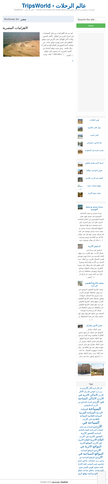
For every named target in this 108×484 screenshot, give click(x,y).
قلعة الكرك (82, 464)
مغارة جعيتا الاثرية (94, 193)
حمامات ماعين (88, 460)
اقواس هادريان (89, 391)
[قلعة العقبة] (84, 370)
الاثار (81, 391)
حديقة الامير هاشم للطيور (94, 163)
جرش (97, 461)
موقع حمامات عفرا (94, 185)
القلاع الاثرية (97, 439)
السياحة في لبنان (86, 426)
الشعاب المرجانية (96, 429)
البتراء (89, 402)
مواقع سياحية (94, 473)
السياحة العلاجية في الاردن (89, 417)
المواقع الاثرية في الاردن (91, 448)
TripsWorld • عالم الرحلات (54, 5)
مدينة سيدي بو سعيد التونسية (94, 208)
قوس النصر (88, 467)
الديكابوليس (88, 405)
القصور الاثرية (87, 432)
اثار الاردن (87, 387)
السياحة (95, 408)
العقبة (87, 429)
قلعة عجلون (98, 467)
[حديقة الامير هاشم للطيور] (97, 370)
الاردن (101, 394)
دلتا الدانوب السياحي (94, 143)
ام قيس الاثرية (94, 246)
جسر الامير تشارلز (94, 325)
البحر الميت (94, 135)
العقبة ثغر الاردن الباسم (94, 178)
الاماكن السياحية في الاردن (91, 400)
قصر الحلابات (94, 120)
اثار (101, 388)
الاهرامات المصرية (15, 27)
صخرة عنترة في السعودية (94, 150)
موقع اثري (82, 473)
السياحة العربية (87, 412)
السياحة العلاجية (95, 415)
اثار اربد (96, 387)
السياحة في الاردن (92, 424)
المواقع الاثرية (86, 442)
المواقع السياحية (87, 450)
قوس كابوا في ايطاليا (94, 170)
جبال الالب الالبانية (94, 127)
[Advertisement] (91, 72)
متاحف (97, 470)
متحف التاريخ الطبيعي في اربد (94, 284)
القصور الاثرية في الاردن (90, 436)
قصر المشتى (92, 464)
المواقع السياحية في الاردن (90, 455)
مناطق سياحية (88, 470)
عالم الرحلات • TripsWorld (60, 482)
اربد (97, 391)
